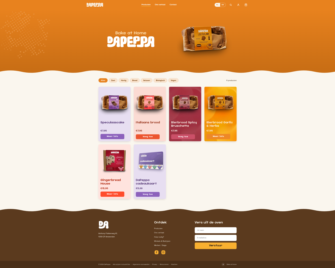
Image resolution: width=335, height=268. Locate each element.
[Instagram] (163, 252)
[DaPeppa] (94, 5)
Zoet (113, 80)
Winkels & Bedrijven (162, 241)
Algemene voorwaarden (141, 264)
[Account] (238, 5)
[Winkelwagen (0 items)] (246, 5)
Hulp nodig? (159, 237)
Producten (146, 4)
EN (223, 5)
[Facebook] (156, 252)
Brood (134, 80)
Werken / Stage (160, 245)
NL (217, 5)
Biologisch (160, 80)
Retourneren (164, 264)
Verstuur (215, 245)
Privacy (154, 264)
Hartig (123, 80)
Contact (173, 4)
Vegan (173, 80)
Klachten (174, 264)
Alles (103, 80)
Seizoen (146, 80)
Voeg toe (148, 137)
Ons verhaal (160, 4)
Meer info (112, 136)
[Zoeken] (230, 5)
